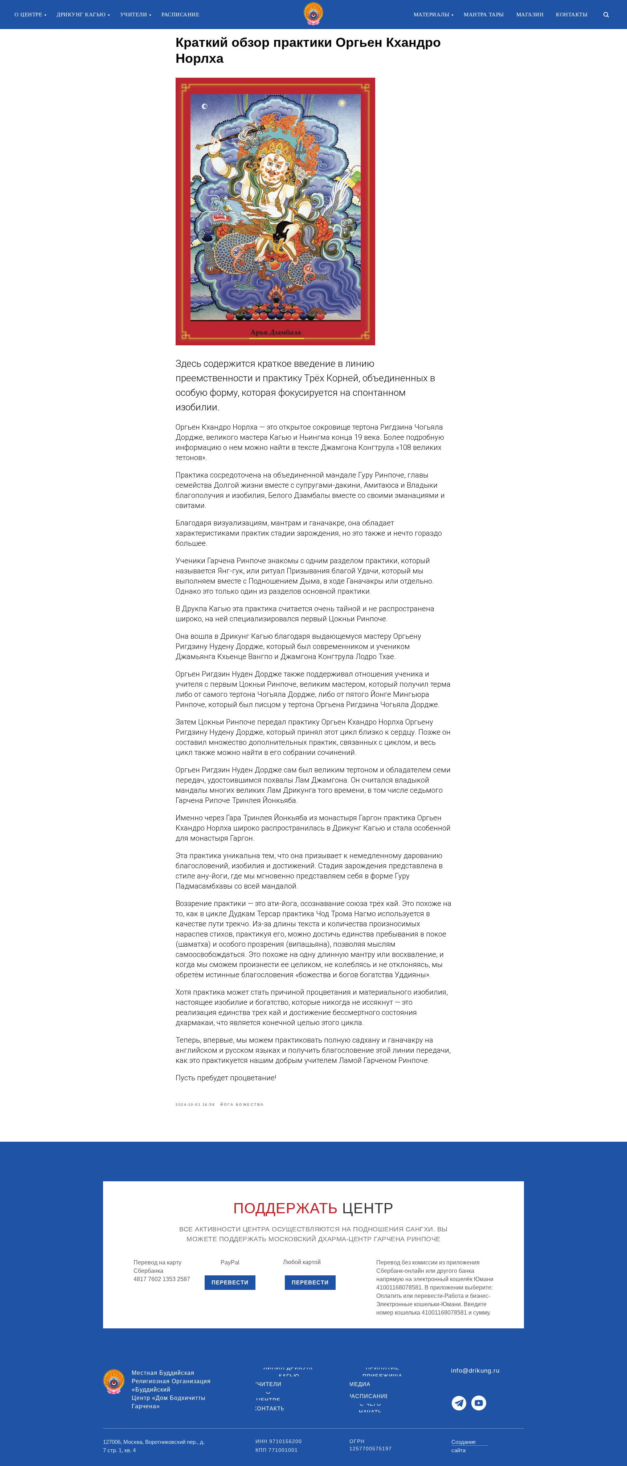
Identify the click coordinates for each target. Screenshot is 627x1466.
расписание (180, 14)
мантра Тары (484, 14)
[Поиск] (606, 14)
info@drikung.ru (475, 1370)
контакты (571, 14)
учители (133, 14)
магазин (530, 14)
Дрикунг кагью (81, 14)
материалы (432, 14)
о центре (28, 14)
